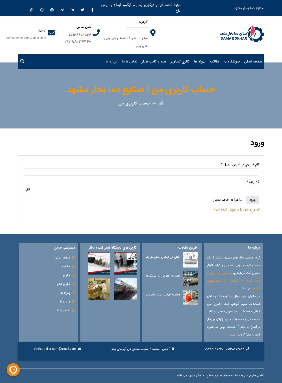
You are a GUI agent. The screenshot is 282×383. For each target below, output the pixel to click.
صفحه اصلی (253, 61)
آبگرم (234, 280)
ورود (252, 199)
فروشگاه (234, 61)
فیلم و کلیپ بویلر (154, 61)
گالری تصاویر (180, 61)
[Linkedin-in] (72, 7)
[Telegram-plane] (62, 7)
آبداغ (249, 280)
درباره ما (111, 61)
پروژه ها (200, 61)
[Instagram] (51, 7)
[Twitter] (82, 7)
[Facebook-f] (92, 7)
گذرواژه (253, 182)
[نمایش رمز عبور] (27, 189)
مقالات (214, 61)
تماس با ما (129, 61)
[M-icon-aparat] (41, 7)
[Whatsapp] (31, 7)
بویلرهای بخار (223, 273)
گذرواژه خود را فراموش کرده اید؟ (237, 209)
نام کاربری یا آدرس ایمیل (240, 164)
